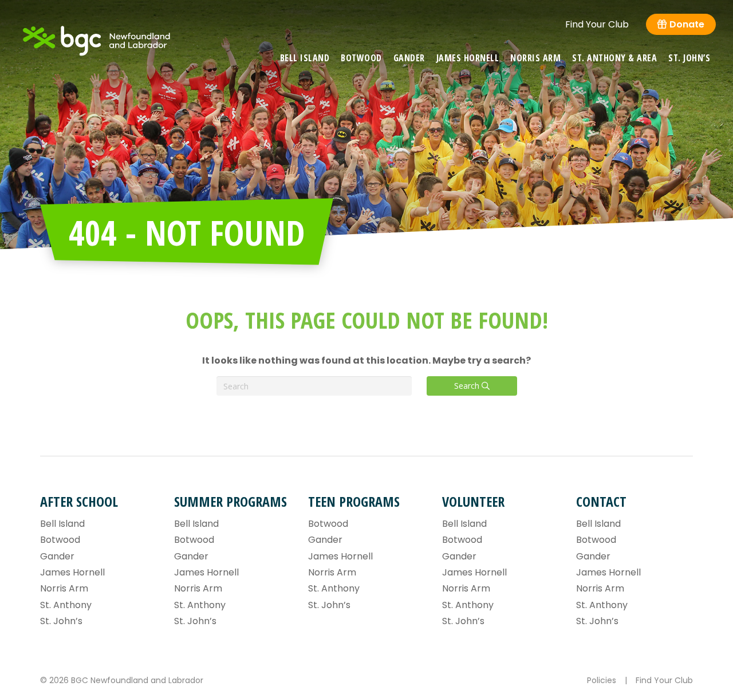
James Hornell (467, 58)
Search (468, 385)
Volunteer (473, 501)
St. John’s (689, 58)
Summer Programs (230, 501)
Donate (686, 24)
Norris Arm (535, 58)
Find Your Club (597, 24)
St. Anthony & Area (614, 58)
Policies (601, 680)
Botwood (361, 58)
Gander (409, 58)
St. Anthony (66, 605)
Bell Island (305, 58)
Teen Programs (354, 501)
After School (79, 501)
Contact (601, 501)
